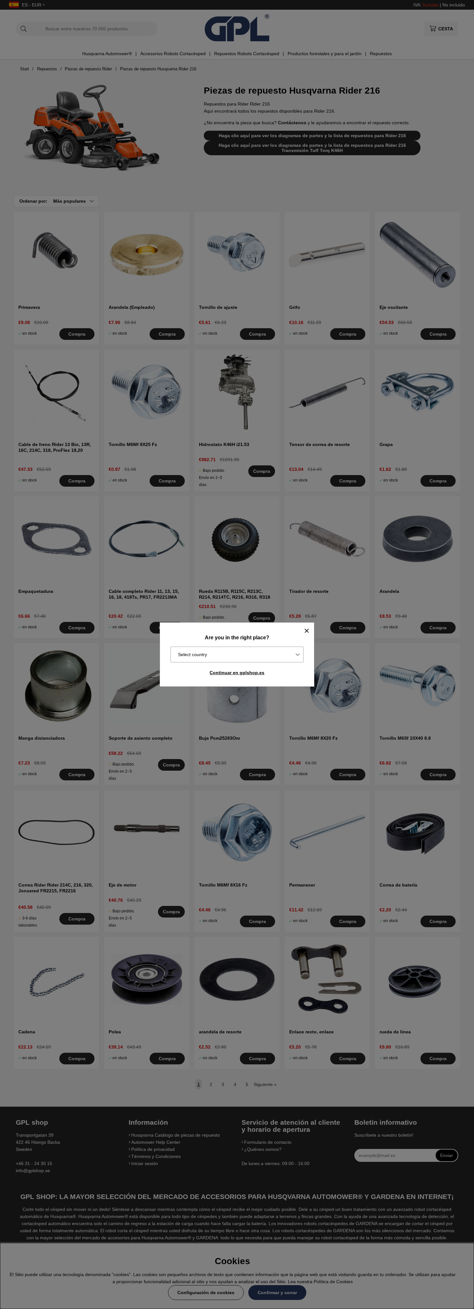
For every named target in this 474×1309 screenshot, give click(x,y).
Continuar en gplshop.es (237, 672)
